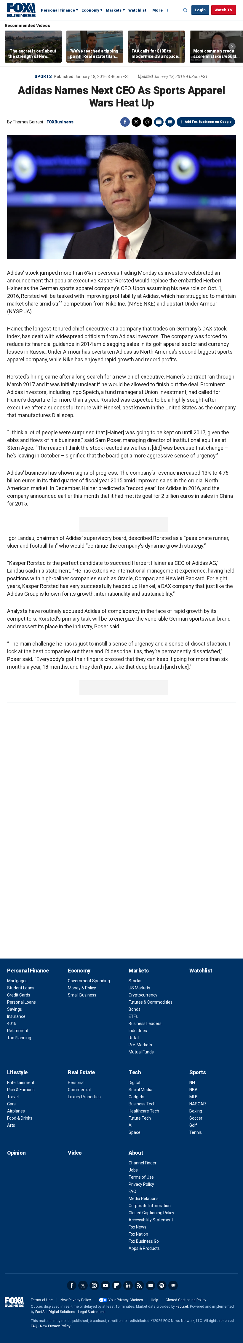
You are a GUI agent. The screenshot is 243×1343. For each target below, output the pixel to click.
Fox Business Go (144, 1241)
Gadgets (136, 1096)
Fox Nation (138, 1234)
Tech (135, 1072)
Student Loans (20, 988)
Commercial (79, 1089)
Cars (11, 1104)
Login (200, 10)
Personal (76, 1082)
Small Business (82, 995)
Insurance (16, 1016)
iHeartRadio (173, 1285)
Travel (13, 1096)
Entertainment (20, 1082)
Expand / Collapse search (185, 10)
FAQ (132, 1191)
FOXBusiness (60, 122)
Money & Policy (82, 988)
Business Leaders (145, 1023)
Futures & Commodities (150, 1002)
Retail (134, 1037)
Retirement (17, 1030)
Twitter (136, 122)
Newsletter (150, 1285)
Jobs (133, 1170)
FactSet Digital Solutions (55, 1312)
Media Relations (144, 1198)
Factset (182, 1306)
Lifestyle (17, 1072)
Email (170, 122)
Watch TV (224, 10)
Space (134, 1132)
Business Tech (142, 1104)
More (157, 10)
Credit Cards (18, 995)
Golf (193, 1125)
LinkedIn (128, 1285)
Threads (147, 122)
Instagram (94, 1285)
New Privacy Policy (75, 1300)
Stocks (135, 980)
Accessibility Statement (151, 1220)
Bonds (134, 1009)
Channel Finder (142, 1163)
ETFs (133, 1016)
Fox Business (21, 9)
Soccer (195, 1118)
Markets (114, 10)
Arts (11, 1125)
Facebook (125, 122)
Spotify (162, 1285)
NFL (192, 1082)
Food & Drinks (19, 1118)
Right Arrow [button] (232, 46)
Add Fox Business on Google (208, 122)
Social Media (140, 1089)
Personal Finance (58, 10)
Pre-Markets (140, 1044)
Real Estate (81, 1072)
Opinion (16, 1153)
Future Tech (140, 1118)
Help (154, 1300)
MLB (193, 1096)
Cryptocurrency (143, 995)
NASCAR (197, 1104)
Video (75, 1153)
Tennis (195, 1132)
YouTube (105, 1285)
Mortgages (17, 980)
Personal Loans (21, 1002)
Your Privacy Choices (125, 1300)
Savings (14, 1009)
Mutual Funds (141, 1052)
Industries (138, 1030)
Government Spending (89, 980)
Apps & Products (144, 1248)
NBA (193, 1089)
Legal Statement (91, 1312)
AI (130, 1125)
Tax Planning (19, 1037)
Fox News (137, 1227)
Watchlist (137, 10)
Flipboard (117, 1285)
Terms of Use (141, 1177)
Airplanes (16, 1111)
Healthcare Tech (144, 1111)
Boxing (195, 1111)
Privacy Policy (141, 1184)
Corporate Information (150, 1205)
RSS (139, 1285)
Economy (90, 10)
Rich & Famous (21, 1089)
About (136, 1153)
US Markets (139, 988)
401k (11, 1023)
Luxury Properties (84, 1096)
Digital (134, 1082)
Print (159, 122)
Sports (43, 76)
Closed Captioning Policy (151, 1212)
